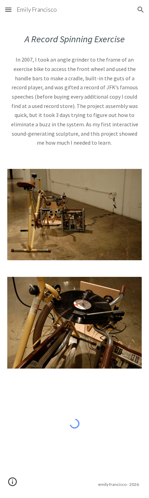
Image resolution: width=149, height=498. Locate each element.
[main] (74, 39)
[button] (8, 9)
